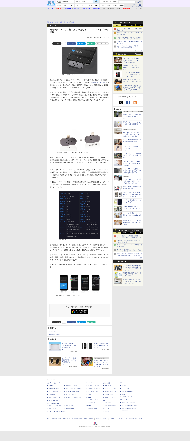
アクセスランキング (124, 22)
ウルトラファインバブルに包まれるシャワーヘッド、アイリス (132, 148)
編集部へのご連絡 (88, 418)
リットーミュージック (93, 385)
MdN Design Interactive (111, 405)
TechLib (107, 411)
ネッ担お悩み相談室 (54, 400)
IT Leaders (52, 394)
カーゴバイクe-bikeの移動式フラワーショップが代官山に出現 (132, 156)
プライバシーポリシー (101, 418)
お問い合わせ (66, 418)
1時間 (117, 25)
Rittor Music (89, 383)
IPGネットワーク (124, 400)
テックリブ (106, 408)
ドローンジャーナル (54, 397)
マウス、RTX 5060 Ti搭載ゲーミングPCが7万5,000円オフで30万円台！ (132, 74)
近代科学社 (89, 405)
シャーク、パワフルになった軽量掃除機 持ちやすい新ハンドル (132, 222)
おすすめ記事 (122, 261)
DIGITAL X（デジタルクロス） (74, 397)
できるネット (52, 408)
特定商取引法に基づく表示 (136, 418)
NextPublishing (70, 408)
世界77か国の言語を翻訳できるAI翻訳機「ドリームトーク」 (101, 345)
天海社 (124, 385)
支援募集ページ (54, 334)
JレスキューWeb (109, 394)
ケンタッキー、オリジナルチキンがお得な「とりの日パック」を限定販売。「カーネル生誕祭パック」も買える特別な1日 (129, 255)
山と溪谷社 (89, 397)
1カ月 (139, 25)
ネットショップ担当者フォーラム (75, 388)
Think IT (51, 385)
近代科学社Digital (92, 408)
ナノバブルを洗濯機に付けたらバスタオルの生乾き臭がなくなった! (132, 268)
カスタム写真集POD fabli (129, 405)
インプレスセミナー (71, 394)
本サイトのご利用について (54, 418)
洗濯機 (118, 8)
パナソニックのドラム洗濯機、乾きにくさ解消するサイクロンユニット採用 (132, 194)
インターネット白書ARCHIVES (57, 411)
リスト (64, 43)
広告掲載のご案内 (77, 418)
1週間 (131, 25)
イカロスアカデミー (110, 397)
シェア (72, 43)
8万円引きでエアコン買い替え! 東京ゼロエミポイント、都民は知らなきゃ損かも (132, 134)
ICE (121, 383)
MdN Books (108, 403)
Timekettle (52, 332)
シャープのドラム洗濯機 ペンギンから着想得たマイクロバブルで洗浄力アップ (132, 171)
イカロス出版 (106, 383)
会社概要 (111, 418)
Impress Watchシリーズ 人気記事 (128, 230)
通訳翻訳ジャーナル (110, 391)
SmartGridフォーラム (71, 385)
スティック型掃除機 (108, 8)
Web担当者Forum (53, 388)
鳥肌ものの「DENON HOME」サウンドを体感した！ (131, 67)
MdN (104, 400)
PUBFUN (122, 394)
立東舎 (89, 394)
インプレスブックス (71, 405)
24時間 (124, 25)
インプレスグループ (121, 418)
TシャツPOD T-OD (93, 391)
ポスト (58, 43)
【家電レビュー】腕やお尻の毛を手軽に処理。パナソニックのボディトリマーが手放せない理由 (129, 38)
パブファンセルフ (127, 397)
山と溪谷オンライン (93, 400)
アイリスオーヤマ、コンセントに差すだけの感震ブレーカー (132, 124)
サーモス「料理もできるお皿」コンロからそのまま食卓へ (132, 215)
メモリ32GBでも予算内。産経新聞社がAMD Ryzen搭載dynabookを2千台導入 (132, 88)
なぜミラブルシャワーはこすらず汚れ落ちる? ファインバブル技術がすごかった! (132, 181)
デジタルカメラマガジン (55, 405)
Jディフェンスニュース (111, 388)
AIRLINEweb (108, 385)
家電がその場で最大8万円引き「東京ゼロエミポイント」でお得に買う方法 (132, 281)
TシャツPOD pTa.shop (128, 402)
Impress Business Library (72, 391)
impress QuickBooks (127, 391)
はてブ (82, 43)
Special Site (122, 54)
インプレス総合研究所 (55, 391)
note (92, 43)
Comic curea (125, 388)
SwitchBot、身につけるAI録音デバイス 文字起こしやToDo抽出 (131, 163)
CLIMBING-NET (92, 403)
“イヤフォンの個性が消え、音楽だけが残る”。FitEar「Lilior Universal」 (131, 60)
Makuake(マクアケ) (99, 82)
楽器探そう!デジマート (94, 388)
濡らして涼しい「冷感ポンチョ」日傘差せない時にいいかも (132, 116)
